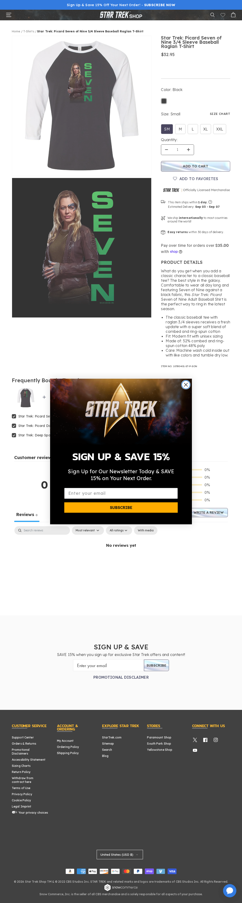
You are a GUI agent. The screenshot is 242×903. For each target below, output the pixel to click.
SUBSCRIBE (121, 507)
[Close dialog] (186, 385)
